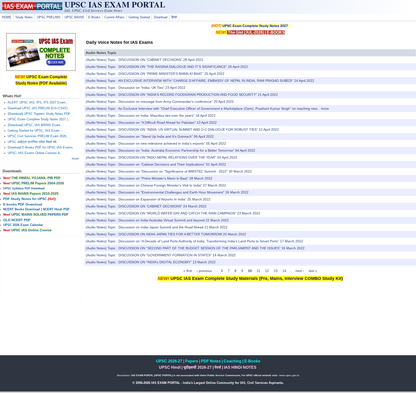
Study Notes (24, 17)
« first (187, 271)
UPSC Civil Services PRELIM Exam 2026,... (39, 136)
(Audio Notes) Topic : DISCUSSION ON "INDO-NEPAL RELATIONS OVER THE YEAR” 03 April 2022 (161, 157)
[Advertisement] (250, 321)
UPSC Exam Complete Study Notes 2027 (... (39, 119)
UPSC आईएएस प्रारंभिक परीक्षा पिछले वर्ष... (33, 142)
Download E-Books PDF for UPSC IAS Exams (40, 147)
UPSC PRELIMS (48, 17)
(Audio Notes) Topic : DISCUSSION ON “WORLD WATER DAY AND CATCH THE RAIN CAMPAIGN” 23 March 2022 (173, 213)
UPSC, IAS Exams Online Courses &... (35, 153)
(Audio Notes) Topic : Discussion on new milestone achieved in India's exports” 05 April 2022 (156, 143)
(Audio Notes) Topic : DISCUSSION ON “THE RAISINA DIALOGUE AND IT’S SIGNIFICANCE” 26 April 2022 (167, 67)
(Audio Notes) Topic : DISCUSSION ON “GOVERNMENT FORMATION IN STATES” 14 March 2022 (161, 255)
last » (313, 271)
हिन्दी (174, 17)
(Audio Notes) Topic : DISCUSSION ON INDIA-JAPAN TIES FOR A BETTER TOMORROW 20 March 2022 (166, 234)
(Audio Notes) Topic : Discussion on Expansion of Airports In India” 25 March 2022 (148, 199)
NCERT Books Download (21, 209)
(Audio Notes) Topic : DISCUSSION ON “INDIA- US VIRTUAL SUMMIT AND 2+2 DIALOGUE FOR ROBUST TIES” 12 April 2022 (182, 129)
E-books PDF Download (22, 204)
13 (276, 271)
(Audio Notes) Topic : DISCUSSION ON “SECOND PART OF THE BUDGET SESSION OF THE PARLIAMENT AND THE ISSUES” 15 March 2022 (195, 248)
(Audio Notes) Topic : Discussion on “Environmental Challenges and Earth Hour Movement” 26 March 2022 (167, 192)
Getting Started (139, 17)
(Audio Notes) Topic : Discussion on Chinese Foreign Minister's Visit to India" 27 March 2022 (156, 185)
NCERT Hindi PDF (56, 209)
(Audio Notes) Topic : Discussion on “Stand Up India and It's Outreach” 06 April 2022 (150, 136)
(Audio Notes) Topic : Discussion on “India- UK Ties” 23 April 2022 (135, 88)
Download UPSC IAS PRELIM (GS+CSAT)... (39, 108)
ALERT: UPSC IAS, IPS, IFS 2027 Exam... (38, 102)
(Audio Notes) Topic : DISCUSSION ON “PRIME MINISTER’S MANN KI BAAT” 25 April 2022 (155, 74)
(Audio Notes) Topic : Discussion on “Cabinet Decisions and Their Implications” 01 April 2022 (156, 164)
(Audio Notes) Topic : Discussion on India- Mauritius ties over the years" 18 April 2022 (150, 115)
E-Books (94, 17)
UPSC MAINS (74, 17)
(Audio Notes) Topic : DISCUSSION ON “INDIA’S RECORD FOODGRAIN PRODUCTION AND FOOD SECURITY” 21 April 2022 (182, 95)
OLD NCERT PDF (17, 220)
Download (160, 17)
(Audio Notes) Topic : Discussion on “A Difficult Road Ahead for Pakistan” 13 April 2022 (151, 122)
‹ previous (204, 271)
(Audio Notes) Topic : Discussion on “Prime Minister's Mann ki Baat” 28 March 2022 (149, 178)
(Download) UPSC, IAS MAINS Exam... (35, 125)
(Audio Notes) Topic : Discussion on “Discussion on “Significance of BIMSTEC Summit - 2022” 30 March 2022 (169, 171)
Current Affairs (114, 17)
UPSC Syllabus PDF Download (24, 188)
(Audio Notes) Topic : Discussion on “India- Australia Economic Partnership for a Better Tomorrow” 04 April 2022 (170, 150)
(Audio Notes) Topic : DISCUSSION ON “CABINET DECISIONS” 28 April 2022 (144, 60)
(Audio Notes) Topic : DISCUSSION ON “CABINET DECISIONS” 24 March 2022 (146, 206)
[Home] (32, 9)
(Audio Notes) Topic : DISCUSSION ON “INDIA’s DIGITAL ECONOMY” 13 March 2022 (151, 262)
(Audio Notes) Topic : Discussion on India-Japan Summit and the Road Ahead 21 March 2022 (157, 227)
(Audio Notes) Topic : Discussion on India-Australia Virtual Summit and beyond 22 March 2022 (157, 220)
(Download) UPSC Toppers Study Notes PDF (39, 114)
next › (299, 271)
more (325, 108)
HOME (6, 17)
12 (267, 271)
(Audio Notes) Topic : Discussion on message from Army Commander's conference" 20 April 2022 (160, 101)
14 (284, 271)
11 (258, 271)
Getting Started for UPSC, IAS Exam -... (36, 130)
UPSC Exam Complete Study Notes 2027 (255, 26)
